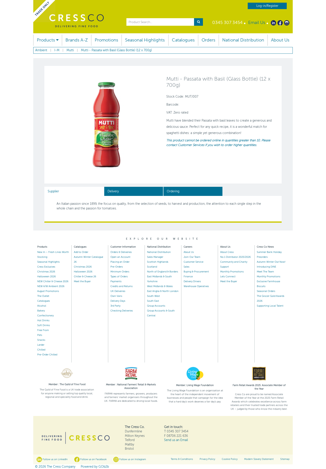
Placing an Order (120, 261)
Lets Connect (228, 276)
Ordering (173, 191)
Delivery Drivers (192, 281)
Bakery (41, 310)
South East (153, 301)
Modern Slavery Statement (259, 459)
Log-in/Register (267, 6)
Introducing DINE (266, 266)
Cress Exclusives (46, 266)
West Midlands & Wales (160, 286)
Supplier (53, 191)
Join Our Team (192, 257)
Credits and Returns (121, 286)
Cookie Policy (230, 459)
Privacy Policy (207, 459)
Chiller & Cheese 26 (85, 276)
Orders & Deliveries (121, 252)
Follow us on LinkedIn (55, 459)
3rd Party (115, 305)
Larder (40, 344)
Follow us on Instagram (132, 459)
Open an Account (120, 257)
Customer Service (193, 261)
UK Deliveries (117, 291)
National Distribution (243, 40)
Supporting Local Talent (270, 305)
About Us (280, 40)
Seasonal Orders (266, 291)
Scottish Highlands (157, 261)
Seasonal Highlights (145, 40)
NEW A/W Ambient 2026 (51, 286)
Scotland (152, 266)
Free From (43, 330)
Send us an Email (176, 440)
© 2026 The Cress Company (55, 466)
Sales (186, 266)
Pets (39, 335)
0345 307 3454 (227, 22)
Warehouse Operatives (196, 286)
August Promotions (48, 291)
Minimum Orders (119, 271)
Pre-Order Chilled (47, 354)
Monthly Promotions (232, 271)
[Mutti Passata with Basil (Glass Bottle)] (106, 124)
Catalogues (183, 40)
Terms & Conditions (182, 459)
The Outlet (43, 296)
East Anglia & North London (163, 291)
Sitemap (284, 459)
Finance (188, 276)
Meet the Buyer (82, 281)
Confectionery (45, 315)
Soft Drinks (43, 325)
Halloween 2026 (46, 276)
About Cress (227, 252)
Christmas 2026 (46, 271)
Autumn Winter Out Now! (271, 261)
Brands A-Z (76, 40)
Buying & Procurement (196, 271)
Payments (116, 281)
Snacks (41, 340)
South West (153, 296)
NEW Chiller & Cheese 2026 (53, 281)
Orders (208, 40)
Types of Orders (119, 276)
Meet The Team (265, 271)
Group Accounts (156, 305)
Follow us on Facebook (93, 459)
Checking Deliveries (121, 310)
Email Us (256, 22)
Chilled (41, 349)
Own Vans (116, 296)
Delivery (113, 191)
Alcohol (41, 305)
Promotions (106, 40)
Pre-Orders (116, 266)
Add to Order (81, 252)
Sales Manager (155, 257)
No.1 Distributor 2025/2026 (235, 257)
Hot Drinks (43, 320)
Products (46, 40)
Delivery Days (117, 301)
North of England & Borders (162, 271)
